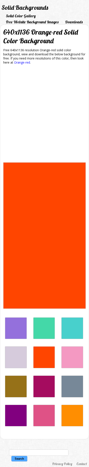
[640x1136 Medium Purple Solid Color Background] (16, 338)
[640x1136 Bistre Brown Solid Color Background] (16, 396)
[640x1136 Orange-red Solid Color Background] (44, 367)
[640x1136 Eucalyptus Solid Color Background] (44, 338)
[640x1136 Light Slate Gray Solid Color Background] (72, 396)
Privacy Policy (62, 464)
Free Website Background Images (32, 21)
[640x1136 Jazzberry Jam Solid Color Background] (44, 396)
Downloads (74, 21)
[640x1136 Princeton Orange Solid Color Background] (72, 425)
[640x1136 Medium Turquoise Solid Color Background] (72, 338)
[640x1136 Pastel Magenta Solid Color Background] (72, 367)
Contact (81, 464)
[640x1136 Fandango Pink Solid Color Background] (44, 425)
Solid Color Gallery (21, 15)
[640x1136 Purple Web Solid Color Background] (16, 425)
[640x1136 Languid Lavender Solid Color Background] (16, 367)
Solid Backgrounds (25, 7)
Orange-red (22, 62)
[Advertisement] (44, 114)
